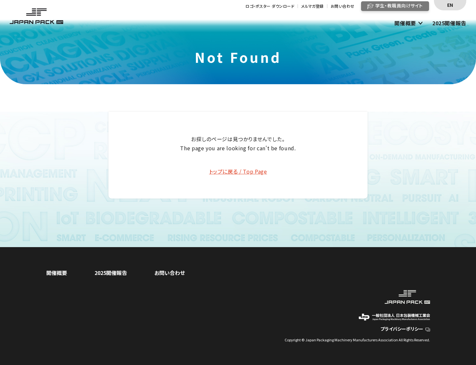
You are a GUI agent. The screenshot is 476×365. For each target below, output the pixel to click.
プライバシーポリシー (401, 328)
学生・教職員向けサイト (399, 5)
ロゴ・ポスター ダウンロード (269, 6)
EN (450, 5)
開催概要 (405, 23)
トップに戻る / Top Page (238, 171)
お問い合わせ (343, 6)
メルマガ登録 (312, 6)
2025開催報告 (449, 23)
